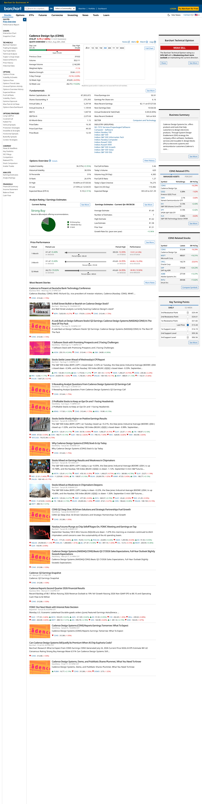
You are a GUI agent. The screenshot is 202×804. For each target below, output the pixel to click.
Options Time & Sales (11, 83)
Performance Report (11, 24)
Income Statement (10, 189)
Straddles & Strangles (11, 130)
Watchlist (81, 8)
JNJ (81, 543)
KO (138, 540)
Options (20, 15)
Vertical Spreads (9, 124)
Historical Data (9, 65)
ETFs (31, 15)
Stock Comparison (10, 163)
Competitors (8, 157)
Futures (43, 15)
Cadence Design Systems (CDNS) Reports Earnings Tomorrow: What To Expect (90, 625)
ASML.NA (58, 543)
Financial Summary (10, 186)
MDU (97, 411)
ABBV (33, 620)
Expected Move (9, 92)
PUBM (56, 671)
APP (95, 373)
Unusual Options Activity (13, 86)
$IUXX (52, 376)
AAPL (74, 617)
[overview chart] (119, 66)
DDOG (136, 373)
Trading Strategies (10, 48)
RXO (32, 476)
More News (150, 282)
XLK (76, 313)
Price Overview (9, 21)
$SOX (51, 476)
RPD (32, 376)
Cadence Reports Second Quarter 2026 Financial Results (57, 588)
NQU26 (34, 543)
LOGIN (173, 8)
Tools (96, 15)
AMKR (33, 435)
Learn (106, 15)
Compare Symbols (189, 287)
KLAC (56, 540)
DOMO (96, 671)
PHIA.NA (96, 540)
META (53, 617)
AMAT (76, 473)
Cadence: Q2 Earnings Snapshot (45, 572)
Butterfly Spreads (10, 136)
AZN (92, 620)
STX (91, 435)
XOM (129, 620)
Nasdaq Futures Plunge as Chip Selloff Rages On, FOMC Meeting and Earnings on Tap (94, 526)
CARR (76, 432)
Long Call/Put (8, 116)
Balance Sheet (8, 192)
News (85, 15)
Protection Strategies (11, 128)
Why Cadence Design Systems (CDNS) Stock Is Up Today (79, 443)
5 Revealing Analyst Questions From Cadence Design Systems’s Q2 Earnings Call (91, 384)
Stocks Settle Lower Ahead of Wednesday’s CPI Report (78, 359)
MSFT (119, 376)
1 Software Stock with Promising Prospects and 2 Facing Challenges (85, 342)
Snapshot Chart (9, 36)
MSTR (56, 432)
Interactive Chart (9, 33)
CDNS (33, 298)
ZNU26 (96, 376)
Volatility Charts (9, 98)
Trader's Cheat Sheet (11, 57)
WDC (111, 435)
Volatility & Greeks (10, 77)
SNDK (115, 373)
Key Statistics (8, 151)
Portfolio (91, 8)
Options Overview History (13, 89)
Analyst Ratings (9, 178)
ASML (75, 376)
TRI (135, 432)
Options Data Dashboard (13, 107)
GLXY (117, 432)
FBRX (76, 540)
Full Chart (149, 48)
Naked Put (7, 121)
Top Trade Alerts (9, 51)
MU (100, 543)
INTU (118, 473)
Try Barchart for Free (188, 8)
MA (73, 620)
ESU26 (33, 378)
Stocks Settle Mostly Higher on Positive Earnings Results (79, 418)
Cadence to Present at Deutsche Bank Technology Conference (60, 288)
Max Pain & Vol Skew (11, 104)
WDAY (137, 543)
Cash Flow (7, 195)
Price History (8, 62)
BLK (74, 373)
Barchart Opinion (10, 45)
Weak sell (179, 47)
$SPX (56, 313)
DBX (96, 352)
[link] (153, 42)
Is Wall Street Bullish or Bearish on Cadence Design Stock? (80, 303)
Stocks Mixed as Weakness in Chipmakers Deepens (77, 484)
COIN (53, 435)
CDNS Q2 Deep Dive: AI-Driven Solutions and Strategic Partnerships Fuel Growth (91, 509)
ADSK (56, 352)
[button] (197, 15)
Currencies (57, 15)
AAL (118, 543)
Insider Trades (8, 166)
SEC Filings (7, 154)
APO (55, 373)
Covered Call (8, 119)
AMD (131, 435)
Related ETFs (8, 160)
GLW (73, 435)
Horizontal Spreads (10, 133)
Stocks (7, 15)
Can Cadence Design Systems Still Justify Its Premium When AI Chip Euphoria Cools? (70, 642)
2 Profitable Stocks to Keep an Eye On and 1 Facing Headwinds (82, 401)
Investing (73, 15)
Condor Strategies (10, 139)
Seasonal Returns (10, 59)
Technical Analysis (10, 54)
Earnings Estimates (10, 175)
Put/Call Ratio (8, 95)
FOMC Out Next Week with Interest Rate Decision (53, 607)
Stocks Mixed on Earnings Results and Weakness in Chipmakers (83, 460)
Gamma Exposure (10, 101)
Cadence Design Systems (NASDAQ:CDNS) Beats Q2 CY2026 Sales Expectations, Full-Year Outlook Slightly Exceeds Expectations (103, 552)
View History (149, 160)
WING (56, 411)
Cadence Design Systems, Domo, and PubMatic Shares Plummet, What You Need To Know (96, 661)
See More (151, 90)
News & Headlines (10, 148)
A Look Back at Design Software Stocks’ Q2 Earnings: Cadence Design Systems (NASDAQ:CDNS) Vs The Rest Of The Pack (102, 322)
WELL (130, 617)
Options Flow (8, 80)
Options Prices (8, 74)
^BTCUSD (35, 437)
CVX (110, 617)
